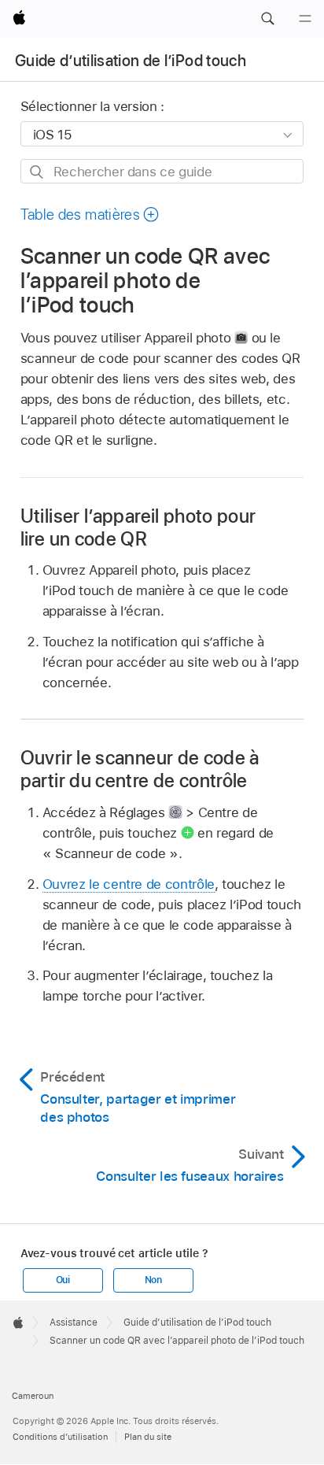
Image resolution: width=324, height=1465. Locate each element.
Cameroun (32, 1395)
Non (153, 1280)
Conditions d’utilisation (60, 1436)
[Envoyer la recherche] (37, 172)
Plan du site (147, 1436)
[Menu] (305, 19)
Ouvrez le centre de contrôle (128, 884)
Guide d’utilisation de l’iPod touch (130, 60)
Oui (63, 1280)
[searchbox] (162, 171)
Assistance (74, 1322)
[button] (267, 19)
